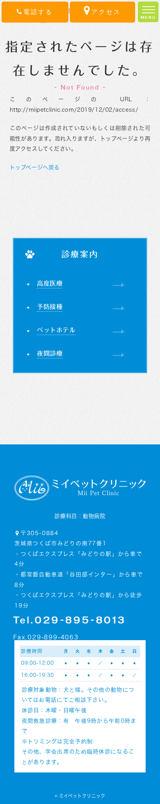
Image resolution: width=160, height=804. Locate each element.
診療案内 (80, 254)
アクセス (106, 12)
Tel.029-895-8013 (69, 620)
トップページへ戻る (35, 167)
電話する (38, 12)
